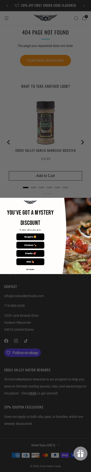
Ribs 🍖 (30, 261)
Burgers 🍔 (30, 236)
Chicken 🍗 (30, 245)
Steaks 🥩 (30, 253)
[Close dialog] (88, 200)
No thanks (30, 270)
